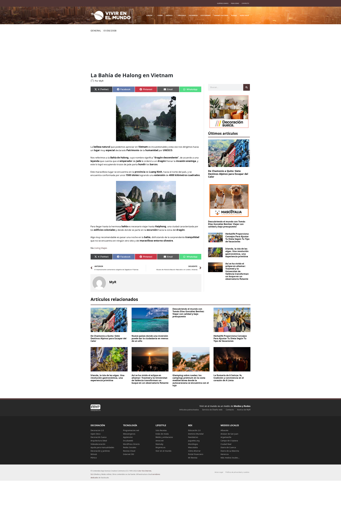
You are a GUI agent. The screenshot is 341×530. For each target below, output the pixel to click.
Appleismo (128, 437)
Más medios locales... (230, 457)
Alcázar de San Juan (229, 434)
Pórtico (94, 457)
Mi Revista (192, 457)
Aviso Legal (219, 472)
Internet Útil (128, 454)
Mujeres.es (160, 447)
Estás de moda (162, 434)
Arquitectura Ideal (99, 440)
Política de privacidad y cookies (237, 472)
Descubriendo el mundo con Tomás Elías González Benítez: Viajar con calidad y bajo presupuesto (226, 224)
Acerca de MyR (243, 409)
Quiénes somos (222, 3)
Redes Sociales (129, 447)
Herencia (225, 454)
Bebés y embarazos (164, 437)
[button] (153, 15)
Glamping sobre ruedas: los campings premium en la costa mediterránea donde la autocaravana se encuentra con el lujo (190, 380)
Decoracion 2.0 (97, 430)
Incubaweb (128, 440)
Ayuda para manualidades (102, 447)
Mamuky (159, 444)
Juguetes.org (194, 440)
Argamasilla (226, 437)
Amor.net (160, 440)
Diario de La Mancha (230, 451)
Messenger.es (129, 434)
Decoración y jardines (100, 451)
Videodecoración (98, 444)
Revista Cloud (129, 451)
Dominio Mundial (196, 434)
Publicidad (235, 3)
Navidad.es (193, 437)
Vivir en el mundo (163, 451)
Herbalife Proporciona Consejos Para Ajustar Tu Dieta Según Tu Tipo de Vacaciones (237, 237)
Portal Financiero (195, 454)
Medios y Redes (242, 406)
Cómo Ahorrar (194, 451)
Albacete (224, 430)
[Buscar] (246, 87)
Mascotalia (193, 447)
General (96, 30)
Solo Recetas (161, 430)
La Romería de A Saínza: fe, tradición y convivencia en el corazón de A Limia (229, 378)
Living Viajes (100, 247)
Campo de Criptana (229, 440)
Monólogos (193, 444)
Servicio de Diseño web (212, 409)
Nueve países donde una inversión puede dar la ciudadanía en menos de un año (150, 338)
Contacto (245, 3)
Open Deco (95, 434)
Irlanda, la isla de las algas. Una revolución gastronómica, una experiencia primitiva (237, 252)
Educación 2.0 (194, 430)
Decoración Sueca (98, 437)
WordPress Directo (131, 444)
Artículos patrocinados (189, 409)
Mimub (94, 454)
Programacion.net (131, 430)
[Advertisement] (170, 52)
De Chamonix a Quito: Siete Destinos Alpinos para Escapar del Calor (228, 173)
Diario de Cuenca (228, 447)
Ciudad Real (226, 444)
